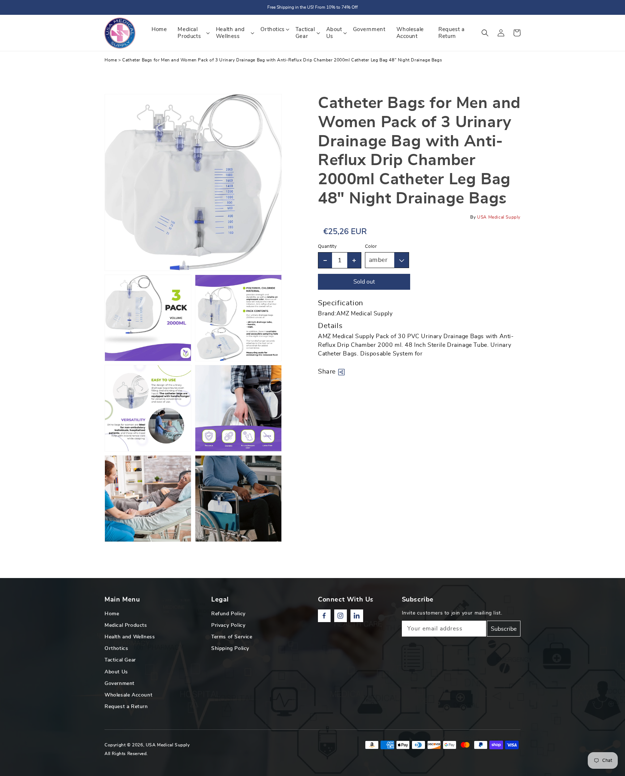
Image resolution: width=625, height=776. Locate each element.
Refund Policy (228, 613)
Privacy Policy (228, 625)
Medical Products (126, 625)
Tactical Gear (120, 660)
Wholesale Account (128, 695)
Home (111, 60)
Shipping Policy (230, 648)
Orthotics (116, 648)
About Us (116, 671)
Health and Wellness (130, 636)
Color (371, 246)
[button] (485, 33)
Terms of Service (231, 636)
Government (120, 683)
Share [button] (327, 371)
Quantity (327, 246)
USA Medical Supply (168, 745)
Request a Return (126, 706)
